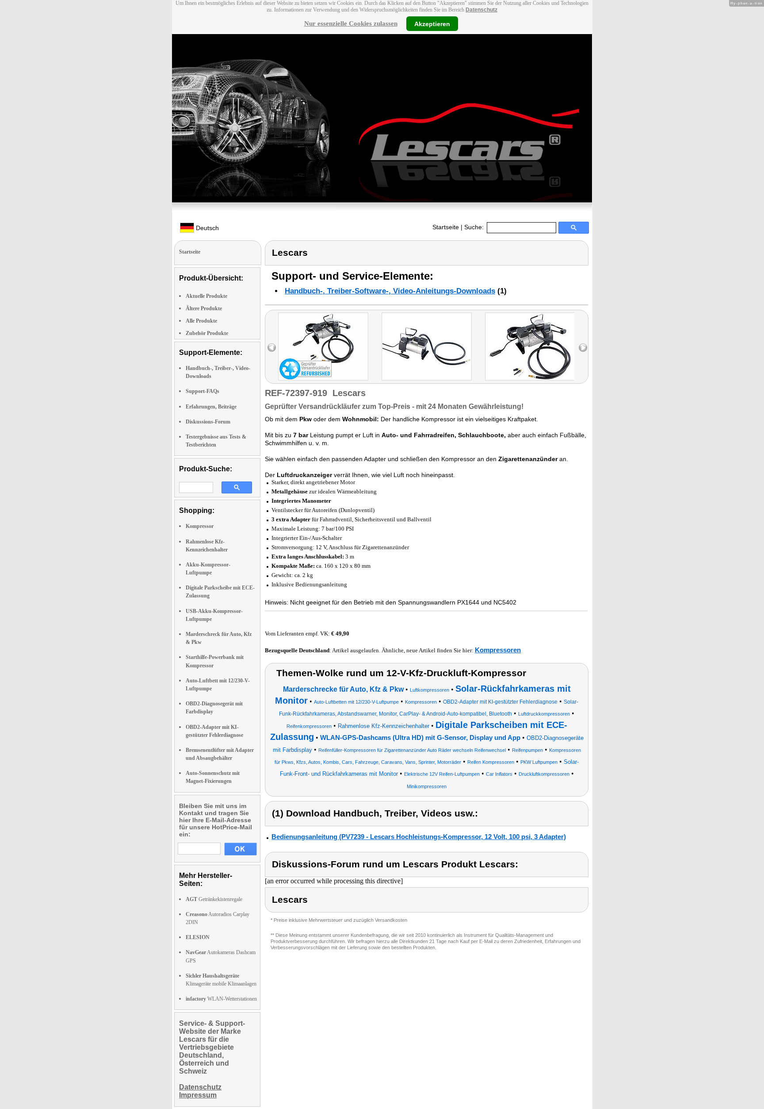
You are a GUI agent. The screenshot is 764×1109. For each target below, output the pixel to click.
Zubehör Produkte (207, 333)
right (583, 347)
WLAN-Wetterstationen (221, 999)
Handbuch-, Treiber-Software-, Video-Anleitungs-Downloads (390, 291)
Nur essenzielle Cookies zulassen (350, 23)
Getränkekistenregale (214, 899)
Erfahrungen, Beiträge (211, 407)
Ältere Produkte (204, 308)
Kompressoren (498, 650)
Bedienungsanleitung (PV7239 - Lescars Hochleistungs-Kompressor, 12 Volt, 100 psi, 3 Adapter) (418, 836)
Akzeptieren (432, 23)
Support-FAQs (202, 391)
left (271, 347)
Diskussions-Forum (208, 422)
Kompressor (200, 526)
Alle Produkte (201, 321)
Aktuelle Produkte (206, 296)
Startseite (445, 227)
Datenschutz (481, 10)
